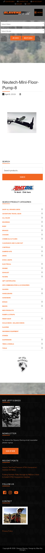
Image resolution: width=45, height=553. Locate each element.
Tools (4, 348)
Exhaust (5, 272)
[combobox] (22, 24)
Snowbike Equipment (10, 331)
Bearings (6, 222)
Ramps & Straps (8, 314)
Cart (28, 4)
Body (4, 226)
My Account (37, 1)
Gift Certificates (9, 281)
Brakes (5, 230)
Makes (4, 306)
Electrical (6, 264)
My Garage (29, 38)
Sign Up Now (10, 451)
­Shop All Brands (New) (11, 209)
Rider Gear (6, 319)
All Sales (6, 218)
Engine (5, 268)
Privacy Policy (7, 531)
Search (16, 38)
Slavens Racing (16, 13)
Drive (4, 256)
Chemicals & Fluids (9, 239)
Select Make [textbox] (6, 24)
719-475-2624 (9, 1)
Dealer (19, 4)
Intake (4, 302)
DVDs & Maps (7, 260)
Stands (5, 335)
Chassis (5, 235)
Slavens (5, 327)
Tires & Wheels (8, 344)
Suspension (6, 340)
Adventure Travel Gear (11, 214)
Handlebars (7, 293)
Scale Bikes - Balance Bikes (13, 323)
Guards (5, 289)
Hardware (6, 298)
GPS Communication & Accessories (15, 285)
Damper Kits (7, 251)
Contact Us (23, 1)
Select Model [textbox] (6, 31)
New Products (8, 310)
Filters (5, 277)
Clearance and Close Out (12, 243)
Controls (6, 247)
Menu (40, 12)
